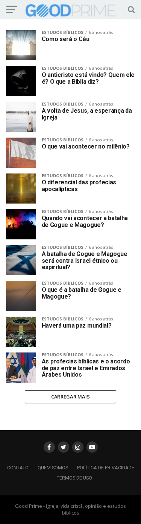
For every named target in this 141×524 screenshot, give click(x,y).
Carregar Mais (70, 396)
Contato (18, 467)
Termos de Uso (74, 478)
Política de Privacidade (105, 467)
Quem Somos (53, 467)
